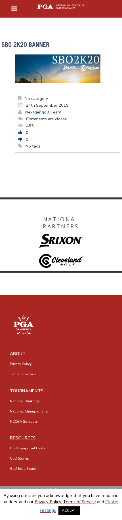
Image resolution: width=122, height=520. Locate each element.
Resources (23, 438)
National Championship (29, 411)
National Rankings (25, 401)
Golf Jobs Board (23, 468)
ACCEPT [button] (69, 510)
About (18, 354)
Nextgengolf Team (43, 112)
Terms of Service (22, 374)
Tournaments (27, 391)
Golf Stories (19, 458)
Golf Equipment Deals (27, 448)
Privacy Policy (20, 364)
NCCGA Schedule (23, 421)
